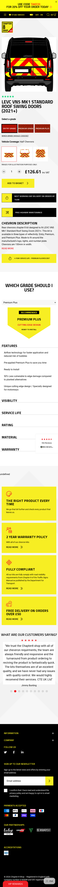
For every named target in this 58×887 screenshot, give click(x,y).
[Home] (7, 26)
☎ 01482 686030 (16, 15)
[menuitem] (20, 830)
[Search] (48, 14)
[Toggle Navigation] (5, 14)
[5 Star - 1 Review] (29, 96)
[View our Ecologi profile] (8, 831)
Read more (8, 248)
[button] (46, 443)
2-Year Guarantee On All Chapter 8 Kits (32, 258)
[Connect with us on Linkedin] (23, 752)
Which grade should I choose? (15, 136)
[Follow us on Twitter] (6, 752)
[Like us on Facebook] (14, 752)
